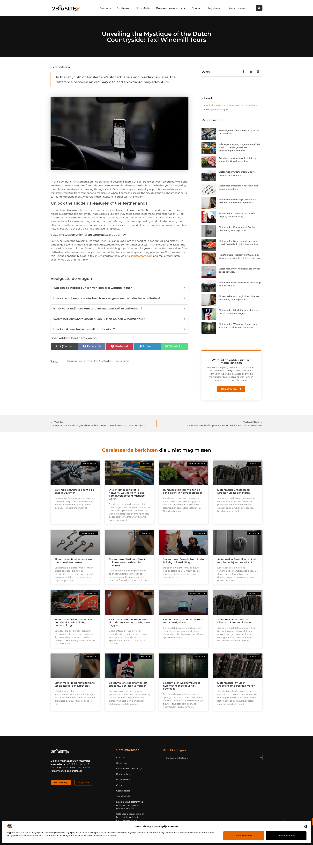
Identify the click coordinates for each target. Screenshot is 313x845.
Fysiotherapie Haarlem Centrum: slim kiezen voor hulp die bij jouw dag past (129, 622)
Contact (197, 8)
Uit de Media (142, 8)
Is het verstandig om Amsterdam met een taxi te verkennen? (119, 308)
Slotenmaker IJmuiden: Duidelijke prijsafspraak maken (236, 684)
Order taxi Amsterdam (99, 361)
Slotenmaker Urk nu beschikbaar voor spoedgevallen (183, 621)
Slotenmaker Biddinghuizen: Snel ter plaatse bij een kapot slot (75, 684)
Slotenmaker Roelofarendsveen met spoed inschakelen (74, 561)
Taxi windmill (121, 361)
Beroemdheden (124, 774)
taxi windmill (137, 217)
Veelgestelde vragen (217, 109)
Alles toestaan (244, 835)
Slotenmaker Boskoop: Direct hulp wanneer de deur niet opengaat (127, 562)
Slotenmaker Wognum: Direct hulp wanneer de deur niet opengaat (181, 685)
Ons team (123, 8)
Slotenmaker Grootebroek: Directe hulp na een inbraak (234, 491)
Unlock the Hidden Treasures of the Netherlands (231, 105)
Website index (123, 796)
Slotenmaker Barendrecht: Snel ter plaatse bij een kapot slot (236, 561)
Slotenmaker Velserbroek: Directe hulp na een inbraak (234, 621)
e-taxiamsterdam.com (139, 255)
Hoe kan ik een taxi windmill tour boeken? (119, 329)
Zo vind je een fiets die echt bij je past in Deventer (75, 491)
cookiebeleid (110, 835)
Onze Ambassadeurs (169, 8)
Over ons (105, 8)
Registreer (214, 8)
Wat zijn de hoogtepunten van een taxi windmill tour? (119, 287)
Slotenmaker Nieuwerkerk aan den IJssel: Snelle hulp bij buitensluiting (73, 622)
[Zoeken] (259, 8)
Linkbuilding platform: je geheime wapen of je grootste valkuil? (129, 805)
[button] (304, 826)
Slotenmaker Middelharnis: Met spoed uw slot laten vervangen (128, 684)
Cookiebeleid (123, 790)
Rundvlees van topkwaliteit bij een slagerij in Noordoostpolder (182, 491)
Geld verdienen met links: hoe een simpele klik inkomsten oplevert (130, 817)
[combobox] (241, 8)
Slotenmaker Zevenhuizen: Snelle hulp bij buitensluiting (183, 561)
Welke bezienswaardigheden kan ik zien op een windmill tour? (119, 319)
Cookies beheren (286, 835)
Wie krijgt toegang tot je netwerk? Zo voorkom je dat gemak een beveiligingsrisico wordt (239, 147)
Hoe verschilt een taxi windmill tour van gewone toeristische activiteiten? (119, 298)
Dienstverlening (60, 67)
